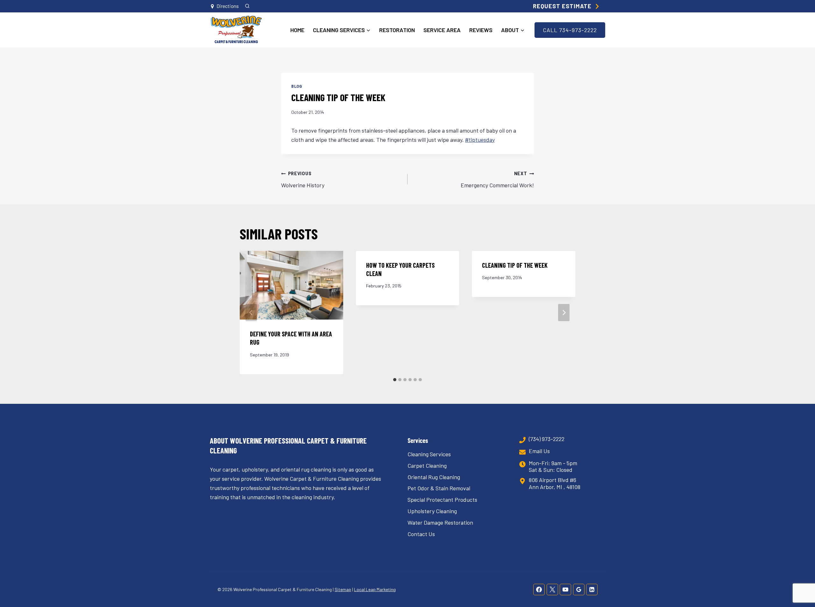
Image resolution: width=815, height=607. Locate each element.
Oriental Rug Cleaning (434, 476)
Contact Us (421, 533)
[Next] (564, 312)
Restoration (397, 29)
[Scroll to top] (798, 581)
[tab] (394, 379)
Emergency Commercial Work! (497, 180)
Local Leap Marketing (375, 589)
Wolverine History (302, 180)
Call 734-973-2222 (570, 29)
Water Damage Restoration (440, 522)
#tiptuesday (480, 139)
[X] (552, 589)
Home (297, 29)
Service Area (442, 29)
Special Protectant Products (442, 499)
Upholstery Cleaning (432, 510)
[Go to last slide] (251, 312)
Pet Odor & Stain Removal (439, 488)
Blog (296, 86)
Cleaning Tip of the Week (515, 265)
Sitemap (343, 589)
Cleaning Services (429, 454)
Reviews (481, 29)
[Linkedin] (592, 589)
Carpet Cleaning (427, 465)
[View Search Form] (247, 6)
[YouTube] (565, 589)
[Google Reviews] (579, 589)
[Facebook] (539, 589)
